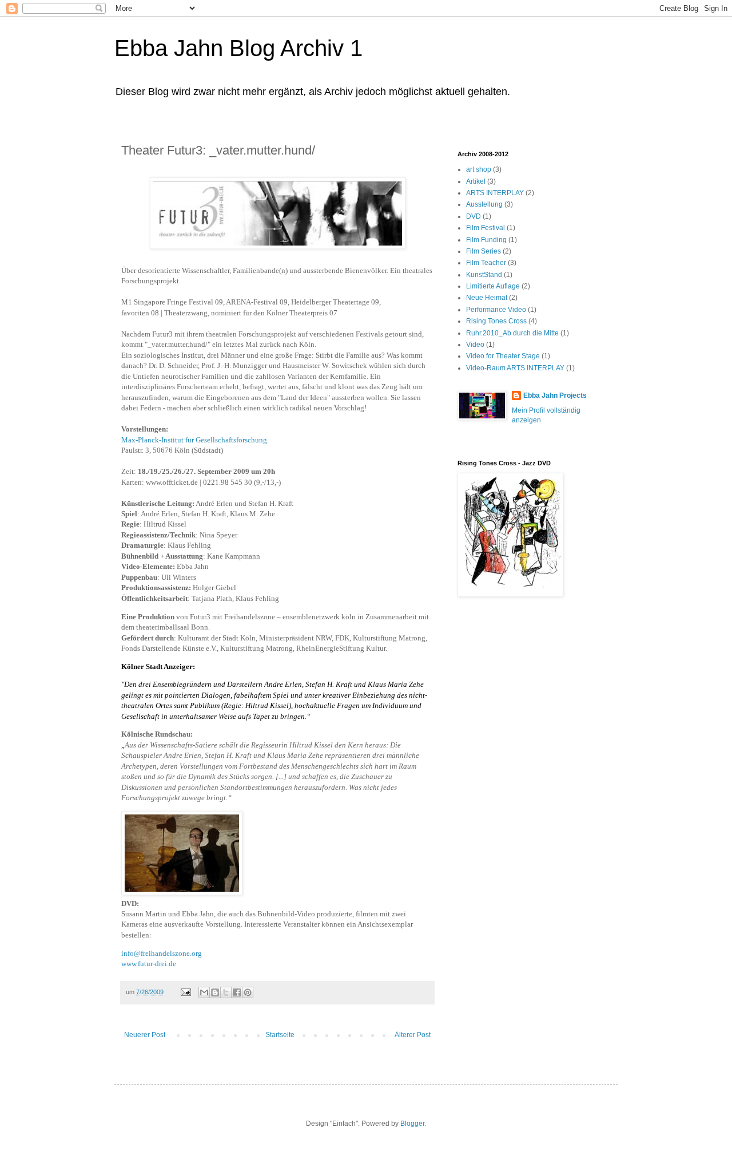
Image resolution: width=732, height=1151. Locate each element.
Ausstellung (484, 204)
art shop (478, 169)
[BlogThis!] (215, 992)
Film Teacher (486, 263)
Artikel (476, 181)
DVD (473, 216)
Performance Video (496, 310)
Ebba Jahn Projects (555, 395)
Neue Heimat (486, 298)
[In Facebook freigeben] (236, 992)
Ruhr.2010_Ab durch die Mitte (512, 333)
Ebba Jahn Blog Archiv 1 (238, 48)
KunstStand (484, 275)
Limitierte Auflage (493, 286)
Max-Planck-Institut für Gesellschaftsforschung (194, 440)
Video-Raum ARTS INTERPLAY (515, 368)
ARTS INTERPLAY (495, 193)
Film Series (483, 251)
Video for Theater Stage (503, 356)
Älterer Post (413, 1035)
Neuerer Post (144, 1035)
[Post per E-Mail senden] (185, 991)
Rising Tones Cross (496, 321)
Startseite (280, 1035)
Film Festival (485, 228)
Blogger (412, 1124)
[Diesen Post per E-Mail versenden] (204, 992)
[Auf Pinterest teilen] (247, 992)
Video (475, 345)
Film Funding (486, 240)
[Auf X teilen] (226, 992)
